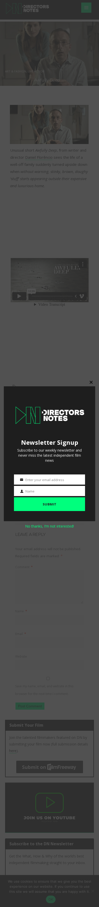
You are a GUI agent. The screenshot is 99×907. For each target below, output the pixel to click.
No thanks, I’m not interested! (49, 526)
